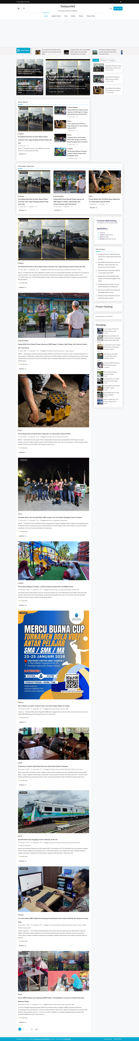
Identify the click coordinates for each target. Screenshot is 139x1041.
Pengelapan (56, 520)
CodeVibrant (67, 1039)
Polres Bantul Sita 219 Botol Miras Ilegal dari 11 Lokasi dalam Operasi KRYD (113, 90)
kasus (51, 520)
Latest (96, 60)
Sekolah (70, 148)
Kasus (70, 121)
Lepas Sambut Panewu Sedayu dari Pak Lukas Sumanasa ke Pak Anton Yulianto (112, 347)
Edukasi (50, 1004)
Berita (20, 836)
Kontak (73, 16)
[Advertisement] (69, 33)
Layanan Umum (56, 16)
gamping (60, 269)
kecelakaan (67, 269)
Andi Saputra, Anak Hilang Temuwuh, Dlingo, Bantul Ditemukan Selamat (111, 356)
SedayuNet (67, 6)
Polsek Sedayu (57, 351)
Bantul (56, 269)
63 (31, 1029)
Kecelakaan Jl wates (75, 269)
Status (81, 16)
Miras (54, 436)
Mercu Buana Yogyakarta (64, 1004)
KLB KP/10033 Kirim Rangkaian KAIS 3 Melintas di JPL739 (37, 840)
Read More (22, 154)
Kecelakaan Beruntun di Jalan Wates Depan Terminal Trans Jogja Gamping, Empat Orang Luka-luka (29, 71)
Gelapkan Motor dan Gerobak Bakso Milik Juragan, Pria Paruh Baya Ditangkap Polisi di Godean (57, 52)
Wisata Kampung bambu (24, 928)
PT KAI (73, 842)
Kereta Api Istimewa (66, 842)
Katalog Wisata (118, 1039)
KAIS (53, 842)
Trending (112, 60)
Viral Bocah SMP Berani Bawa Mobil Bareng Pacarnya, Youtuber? (112, 365)
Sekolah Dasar (75, 589)
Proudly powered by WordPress (42, 1039)
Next (37, 1029)
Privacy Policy (90, 16)
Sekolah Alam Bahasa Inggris (69, 925)
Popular (104, 60)
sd (59, 589)
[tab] (96, 60)
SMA (66, 769)
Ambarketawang (50, 269)
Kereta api (57, 842)
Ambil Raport (52, 769)
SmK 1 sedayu (65, 351)
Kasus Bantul (49, 436)
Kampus (21, 702)
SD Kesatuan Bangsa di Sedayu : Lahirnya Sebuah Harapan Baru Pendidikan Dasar (84, 52)
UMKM (84, 925)
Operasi (59, 436)
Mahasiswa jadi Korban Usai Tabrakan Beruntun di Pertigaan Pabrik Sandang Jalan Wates (112, 338)
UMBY (67, 709)
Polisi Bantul (64, 436)
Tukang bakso (63, 520)
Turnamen (62, 709)
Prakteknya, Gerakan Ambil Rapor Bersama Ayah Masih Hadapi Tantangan (43, 766)
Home (46, 16)
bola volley (51, 709)
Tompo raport (79, 769)
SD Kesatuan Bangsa (65, 589)
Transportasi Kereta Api (24, 845)
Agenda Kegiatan (24, 83)
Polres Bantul (49, 351)
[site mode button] (111, 8)
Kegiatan (21, 67)
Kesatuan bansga (53, 589)
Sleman (80, 925)
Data (66, 16)
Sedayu (62, 769)
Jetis (50, 925)
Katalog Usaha (108, 1039)
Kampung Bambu (56, 925)
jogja (50, 842)
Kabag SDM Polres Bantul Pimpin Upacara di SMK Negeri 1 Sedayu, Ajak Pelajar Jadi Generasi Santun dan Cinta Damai (113, 78)
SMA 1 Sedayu (71, 769)
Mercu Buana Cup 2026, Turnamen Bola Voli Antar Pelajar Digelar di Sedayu (113, 52)
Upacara (72, 351)
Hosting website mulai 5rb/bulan (104, 316)
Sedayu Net (31, 206)
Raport (58, 769)
